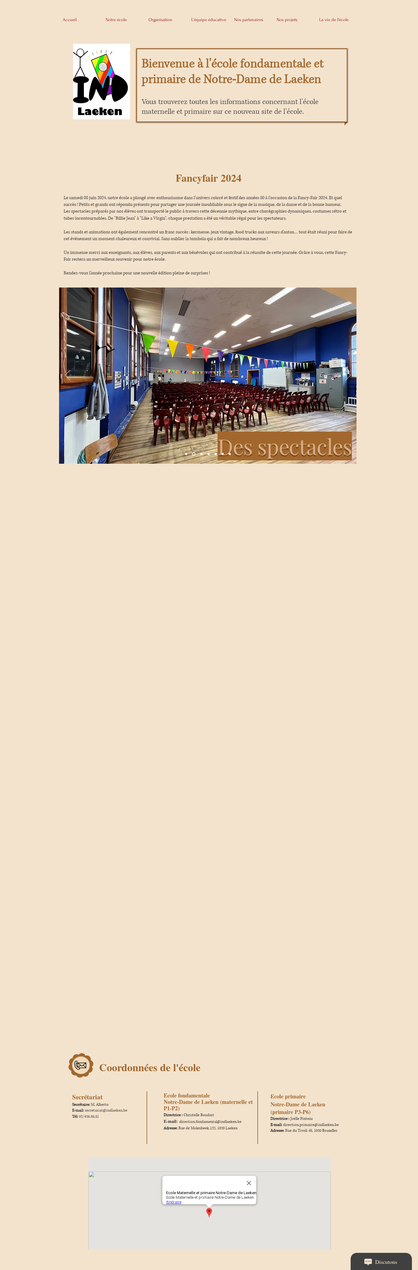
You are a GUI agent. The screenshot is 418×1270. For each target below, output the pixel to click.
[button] (123, 17)
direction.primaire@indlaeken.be (311, 1124)
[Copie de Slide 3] (216, 454)
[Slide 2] (201, 454)
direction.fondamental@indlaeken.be (210, 1121)
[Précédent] (67, 375)
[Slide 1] (194, 454)
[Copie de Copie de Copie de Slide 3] (230, 454)
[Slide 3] (208, 454)
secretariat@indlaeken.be (106, 1110)
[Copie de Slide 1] (186, 454)
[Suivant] (348, 375)
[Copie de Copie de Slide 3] (223, 454)
